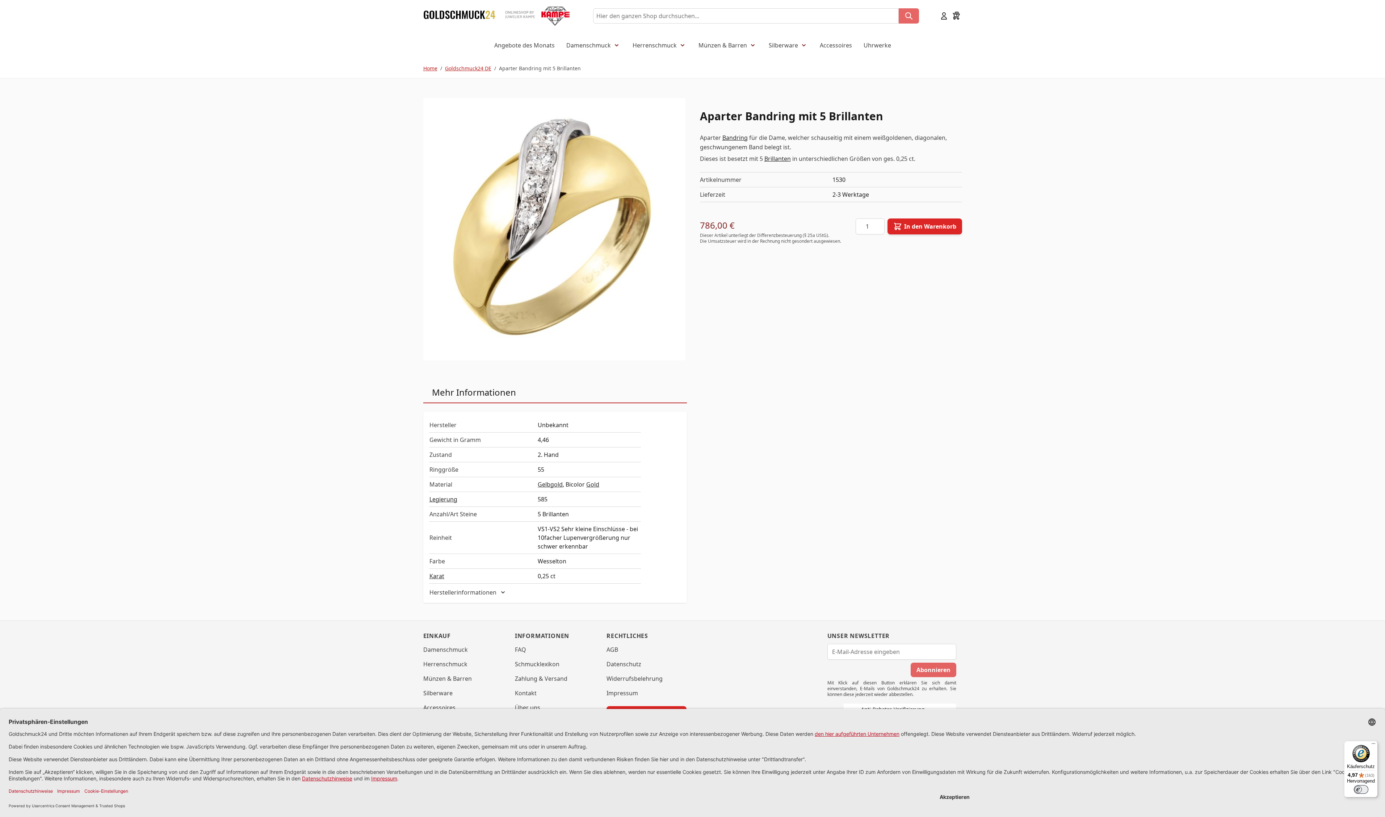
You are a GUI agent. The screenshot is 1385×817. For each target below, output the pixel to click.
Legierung (443, 499)
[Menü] (1373, 745)
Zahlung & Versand (541, 679)
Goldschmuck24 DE (468, 68)
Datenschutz (624, 664)
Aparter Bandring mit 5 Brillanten (540, 68)
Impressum (622, 693)
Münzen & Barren (722, 45)
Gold (592, 484)
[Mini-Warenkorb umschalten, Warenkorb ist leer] (956, 16)
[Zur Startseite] (459, 15)
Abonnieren (933, 670)
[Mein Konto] (944, 16)
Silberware (783, 45)
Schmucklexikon (537, 664)
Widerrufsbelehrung (635, 679)
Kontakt (526, 693)
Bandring (735, 138)
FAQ (520, 650)
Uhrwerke (877, 45)
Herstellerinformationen (462, 592)
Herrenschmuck (655, 45)
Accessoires (836, 45)
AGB (612, 650)
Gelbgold (550, 484)
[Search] (909, 16)
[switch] (1361, 789)
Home (430, 68)
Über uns (527, 708)
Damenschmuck (588, 45)
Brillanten (777, 159)
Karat (436, 576)
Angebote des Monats (524, 45)
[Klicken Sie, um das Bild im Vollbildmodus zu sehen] (554, 229)
